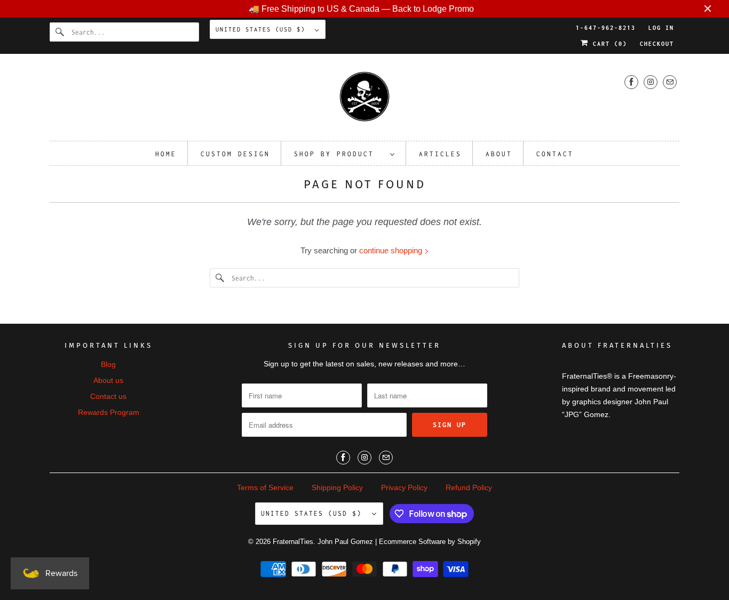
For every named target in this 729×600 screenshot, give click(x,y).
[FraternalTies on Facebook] (631, 82)
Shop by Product (339, 153)
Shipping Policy (337, 487)
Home (166, 153)
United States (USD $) (263, 29)
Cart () (608, 44)
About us (108, 380)
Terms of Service (265, 487)
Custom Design (235, 153)
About (499, 153)
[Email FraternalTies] (670, 82)
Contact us (108, 396)
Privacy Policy (404, 487)
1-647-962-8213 (606, 28)
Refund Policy (469, 487)
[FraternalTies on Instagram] (650, 82)
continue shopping (391, 250)
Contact (555, 153)
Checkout (657, 44)
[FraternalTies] (364, 100)
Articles (440, 153)
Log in (661, 28)
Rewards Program (108, 412)
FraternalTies (293, 542)
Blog (108, 364)
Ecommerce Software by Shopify (430, 542)
